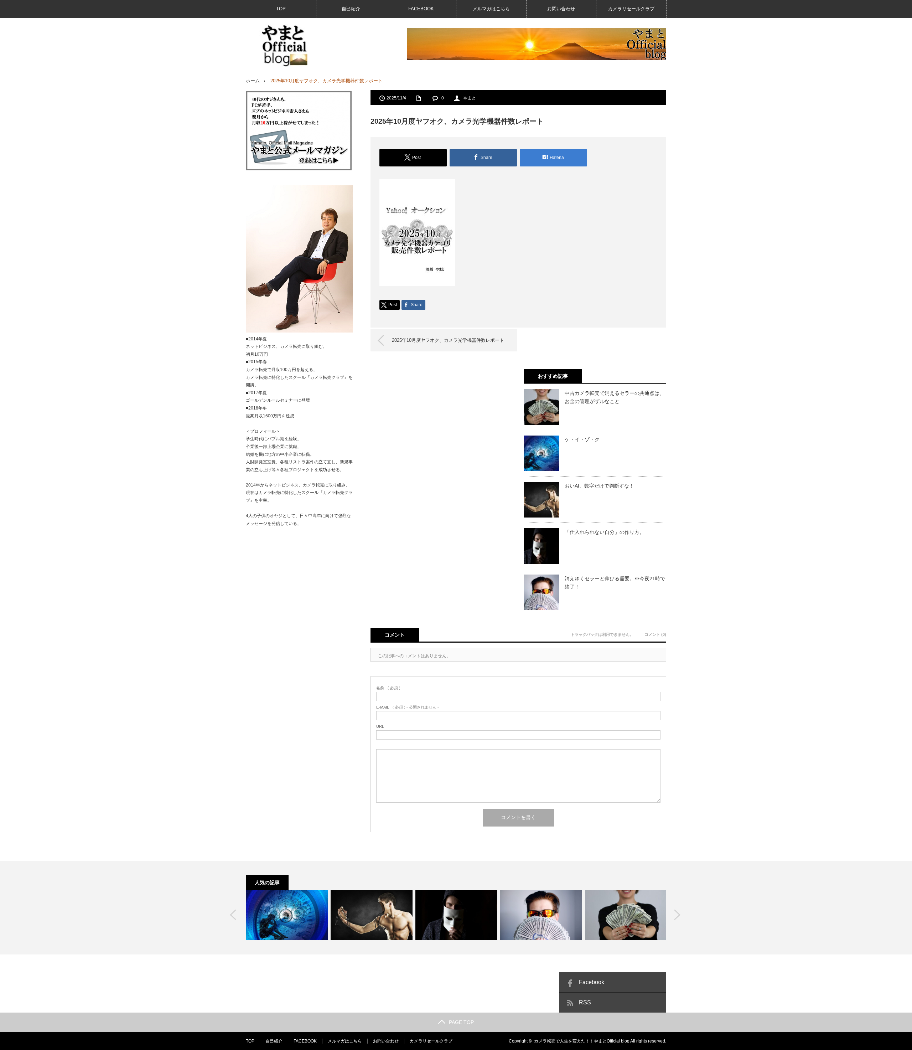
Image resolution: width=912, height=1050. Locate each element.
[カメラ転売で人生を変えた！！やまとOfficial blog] (283, 45)
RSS (585, 1002)
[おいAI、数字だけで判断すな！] (372, 915)
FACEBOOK (421, 8)
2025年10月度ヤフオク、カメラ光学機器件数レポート (448, 340)
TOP (281, 8)
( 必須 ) (388, 688)
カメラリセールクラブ (631, 8)
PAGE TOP (461, 1022)
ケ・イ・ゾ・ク (582, 439)
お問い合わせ (561, 8)
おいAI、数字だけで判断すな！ (599, 486)
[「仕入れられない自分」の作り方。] (456, 915)
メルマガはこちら (491, 8)
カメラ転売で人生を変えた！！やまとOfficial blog (581, 1041)
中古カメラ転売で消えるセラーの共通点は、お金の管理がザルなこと (614, 397)
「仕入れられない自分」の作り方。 (604, 532)
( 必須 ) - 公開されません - (407, 707)
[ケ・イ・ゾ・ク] (287, 915)
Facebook (591, 982)
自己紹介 (351, 8)
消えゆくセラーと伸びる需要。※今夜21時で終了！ (615, 582)
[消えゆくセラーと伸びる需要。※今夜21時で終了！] (541, 915)
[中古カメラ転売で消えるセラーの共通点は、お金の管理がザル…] (626, 915)
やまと (471, 98)
